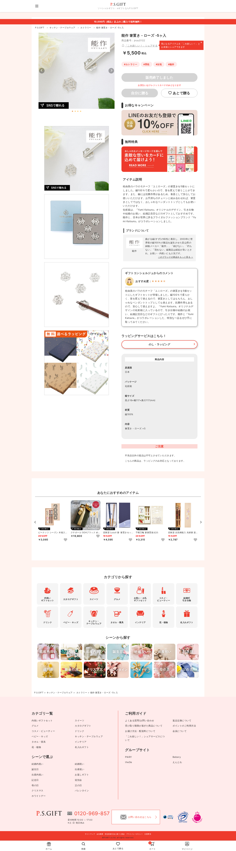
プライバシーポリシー (134, 834)
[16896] (163, 540)
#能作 (171, 64)
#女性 (159, 64)
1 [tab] (72, 111)
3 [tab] (78, 111)
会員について (180, 731)
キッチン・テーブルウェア (60, 692)
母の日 (35, 785)
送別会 (78, 780)
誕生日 (35, 769)
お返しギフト (82, 774)
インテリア (81, 741)
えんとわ (177, 762)
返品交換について (182, 720)
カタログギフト (83, 725)
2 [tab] (75, 111)
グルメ (35, 725)
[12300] (65, 540)
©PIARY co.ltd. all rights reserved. (118, 837)
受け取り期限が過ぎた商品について (143, 725)
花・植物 (36, 747)
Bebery (177, 757)
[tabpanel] (77, 71)
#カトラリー (130, 64)
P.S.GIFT (38, 692)
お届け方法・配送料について (140, 731)
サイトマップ (90, 834)
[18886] (98, 536)
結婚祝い (79, 763)
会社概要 (100, 834)
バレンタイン (82, 790)
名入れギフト (82, 747)
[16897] (130, 540)
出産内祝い (37, 774)
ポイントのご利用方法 (184, 725)
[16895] (195, 540)
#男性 (146, 64)
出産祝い (79, 769)
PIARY (128, 757)
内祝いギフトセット (42, 720)
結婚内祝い (37, 763)
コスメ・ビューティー (43, 731)
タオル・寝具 (39, 741)
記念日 (35, 780)
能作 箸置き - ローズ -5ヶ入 (104, 692)
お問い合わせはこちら (140, 817)
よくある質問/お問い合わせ (139, 720)
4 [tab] (80, 111)
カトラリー (81, 692)
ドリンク (79, 731)
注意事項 (147, 834)
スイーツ (79, 720)
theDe (128, 762)
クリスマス (37, 790)
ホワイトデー (39, 795)
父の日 (78, 785)
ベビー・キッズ (40, 736)
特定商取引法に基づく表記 (115, 834)
